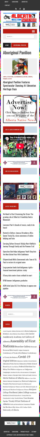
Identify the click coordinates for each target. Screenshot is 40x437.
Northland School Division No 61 (12, 395)
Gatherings (18, 77)
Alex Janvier (29, 334)
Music (25, 77)
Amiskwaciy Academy (12, 337)
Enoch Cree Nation (13, 367)
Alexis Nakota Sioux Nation (17, 334)
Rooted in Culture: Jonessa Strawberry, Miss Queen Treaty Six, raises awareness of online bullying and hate (18, 236)
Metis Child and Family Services (28, 375)
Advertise (25, 2)
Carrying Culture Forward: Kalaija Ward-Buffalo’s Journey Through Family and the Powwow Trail (19, 245)
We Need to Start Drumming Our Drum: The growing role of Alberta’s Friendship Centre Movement (18, 217)
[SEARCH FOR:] (20, 36)
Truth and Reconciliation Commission (20, 404)
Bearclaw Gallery (23, 346)
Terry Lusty (7, 79)
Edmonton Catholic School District (27, 361)
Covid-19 (24, 357)
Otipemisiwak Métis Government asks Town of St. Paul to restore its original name (20, 261)
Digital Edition (10, 360)
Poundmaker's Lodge (8, 398)
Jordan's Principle (13, 375)
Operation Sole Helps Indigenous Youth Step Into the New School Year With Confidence (19, 253)
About (6, 2)
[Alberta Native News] (20, 18)
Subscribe (15, 2)
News (30, 77)
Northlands (33, 392)
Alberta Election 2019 (18, 331)
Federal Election (25, 366)
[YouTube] (24, 8)
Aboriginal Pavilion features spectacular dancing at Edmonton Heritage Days (19, 85)
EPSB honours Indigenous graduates (15, 280)
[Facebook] (20, 8)
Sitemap (34, 432)
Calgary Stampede (23, 350)
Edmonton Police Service (11, 364)
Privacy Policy (25, 432)
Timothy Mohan (19, 398)
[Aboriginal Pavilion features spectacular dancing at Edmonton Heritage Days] (20, 73)
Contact (7, 5)
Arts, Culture (8, 77)
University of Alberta (11, 410)
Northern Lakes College (19, 392)
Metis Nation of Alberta (13, 378)
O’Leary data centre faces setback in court (17, 275)
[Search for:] (20, 314)
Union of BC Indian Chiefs (23, 407)
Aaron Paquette (7, 331)
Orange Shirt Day (26, 395)
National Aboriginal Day (14, 381)
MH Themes (30, 435)
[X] (16, 8)
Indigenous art (20, 369)
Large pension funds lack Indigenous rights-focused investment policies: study (18, 269)
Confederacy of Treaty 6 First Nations (15, 353)
